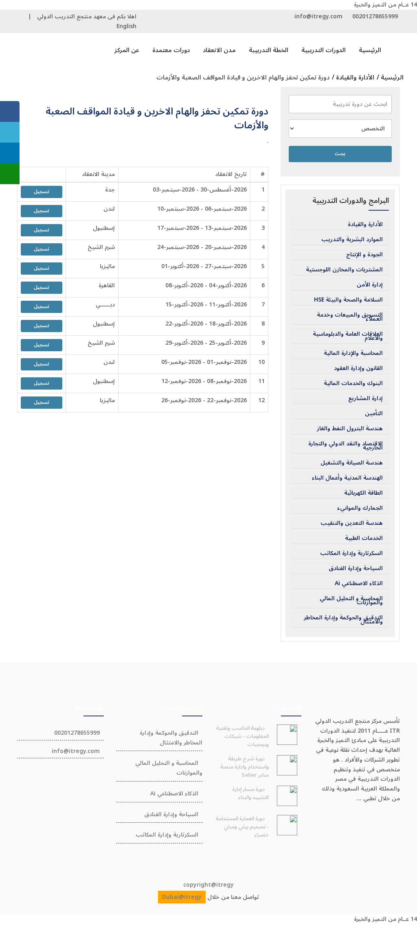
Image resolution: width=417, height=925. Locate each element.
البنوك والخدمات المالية (353, 383)
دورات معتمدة (171, 50)
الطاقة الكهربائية (363, 493)
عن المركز (126, 50)
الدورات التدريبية (323, 50)
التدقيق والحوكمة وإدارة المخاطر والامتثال (343, 620)
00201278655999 (375, 16)
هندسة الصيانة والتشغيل (351, 463)
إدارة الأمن (370, 285)
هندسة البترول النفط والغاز (350, 429)
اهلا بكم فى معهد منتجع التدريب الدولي (86, 16)
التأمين (374, 414)
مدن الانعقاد (219, 50)
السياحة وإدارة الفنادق (356, 568)
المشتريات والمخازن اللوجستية (344, 270)
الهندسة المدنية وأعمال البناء (347, 478)
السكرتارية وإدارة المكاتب (351, 553)
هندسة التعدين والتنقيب (351, 523)
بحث (340, 154)
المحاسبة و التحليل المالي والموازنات (351, 601)
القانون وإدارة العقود (358, 368)
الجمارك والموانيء (360, 508)
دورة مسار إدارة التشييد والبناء (250, 793)
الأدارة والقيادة (365, 224)
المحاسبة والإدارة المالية (353, 353)
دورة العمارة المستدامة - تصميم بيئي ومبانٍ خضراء (242, 827)
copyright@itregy (208, 885)
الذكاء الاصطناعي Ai (359, 583)
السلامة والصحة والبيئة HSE (348, 300)
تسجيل (41, 192)
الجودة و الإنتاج (364, 255)
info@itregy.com (318, 16)
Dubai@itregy (182, 897)
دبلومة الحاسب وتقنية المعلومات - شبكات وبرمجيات (242, 736)
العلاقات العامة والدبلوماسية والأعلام (348, 336)
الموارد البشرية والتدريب (352, 240)
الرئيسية (370, 50)
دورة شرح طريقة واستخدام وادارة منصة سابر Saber (244, 767)
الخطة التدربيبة (268, 50)
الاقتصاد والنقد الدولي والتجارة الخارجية (345, 446)
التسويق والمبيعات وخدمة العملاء (350, 317)
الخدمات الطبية (364, 538)
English (126, 26)
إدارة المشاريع (365, 398)
